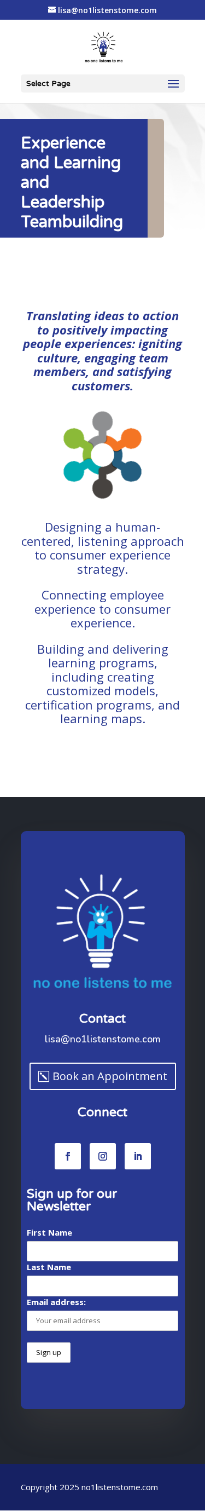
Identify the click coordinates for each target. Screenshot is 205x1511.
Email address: (56, 1301)
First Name (49, 1232)
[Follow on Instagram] (103, 1156)
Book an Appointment (109, 1076)
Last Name (49, 1266)
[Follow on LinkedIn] (138, 1156)
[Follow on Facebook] (68, 1156)
